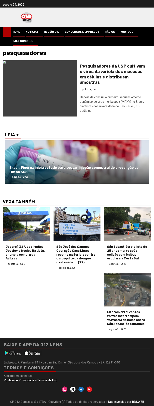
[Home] (7, 31)
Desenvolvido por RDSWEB (126, 402)
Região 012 (51, 31)
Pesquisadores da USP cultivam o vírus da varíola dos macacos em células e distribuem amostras (112, 74)
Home (16, 31)
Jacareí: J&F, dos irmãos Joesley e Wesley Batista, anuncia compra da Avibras (25, 252)
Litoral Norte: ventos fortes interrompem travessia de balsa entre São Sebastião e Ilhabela (126, 317)
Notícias (32, 31)
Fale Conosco (23, 41)
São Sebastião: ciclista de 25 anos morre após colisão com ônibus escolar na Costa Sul (127, 252)
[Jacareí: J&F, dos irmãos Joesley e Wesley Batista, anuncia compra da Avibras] (26, 224)
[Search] (148, 32)
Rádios (110, 31)
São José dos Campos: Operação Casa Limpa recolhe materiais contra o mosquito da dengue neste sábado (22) (76, 254)
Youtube (126, 31)
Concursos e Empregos (82, 31)
